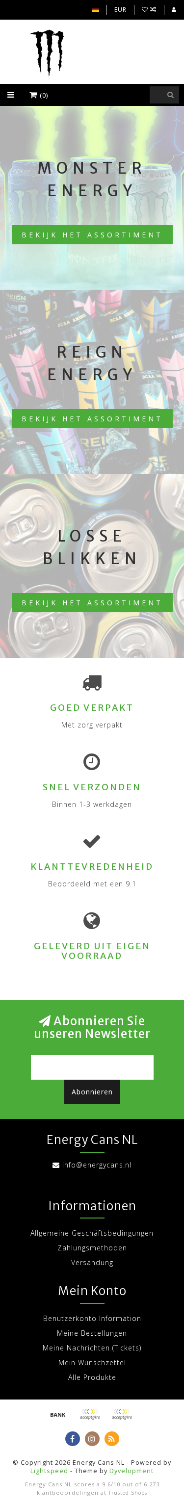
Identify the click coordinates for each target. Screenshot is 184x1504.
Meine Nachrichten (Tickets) (92, 1347)
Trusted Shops (127, 1492)
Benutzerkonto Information (92, 1318)
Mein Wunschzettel (92, 1362)
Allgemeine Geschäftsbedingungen (92, 1233)
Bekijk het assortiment (92, 234)
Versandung (92, 1262)
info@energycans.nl (96, 1164)
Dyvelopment (131, 1471)
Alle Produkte (92, 1377)
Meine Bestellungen (92, 1333)
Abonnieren (92, 1091)
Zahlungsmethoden (92, 1247)
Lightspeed (49, 1471)
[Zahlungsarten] (58, 1414)
